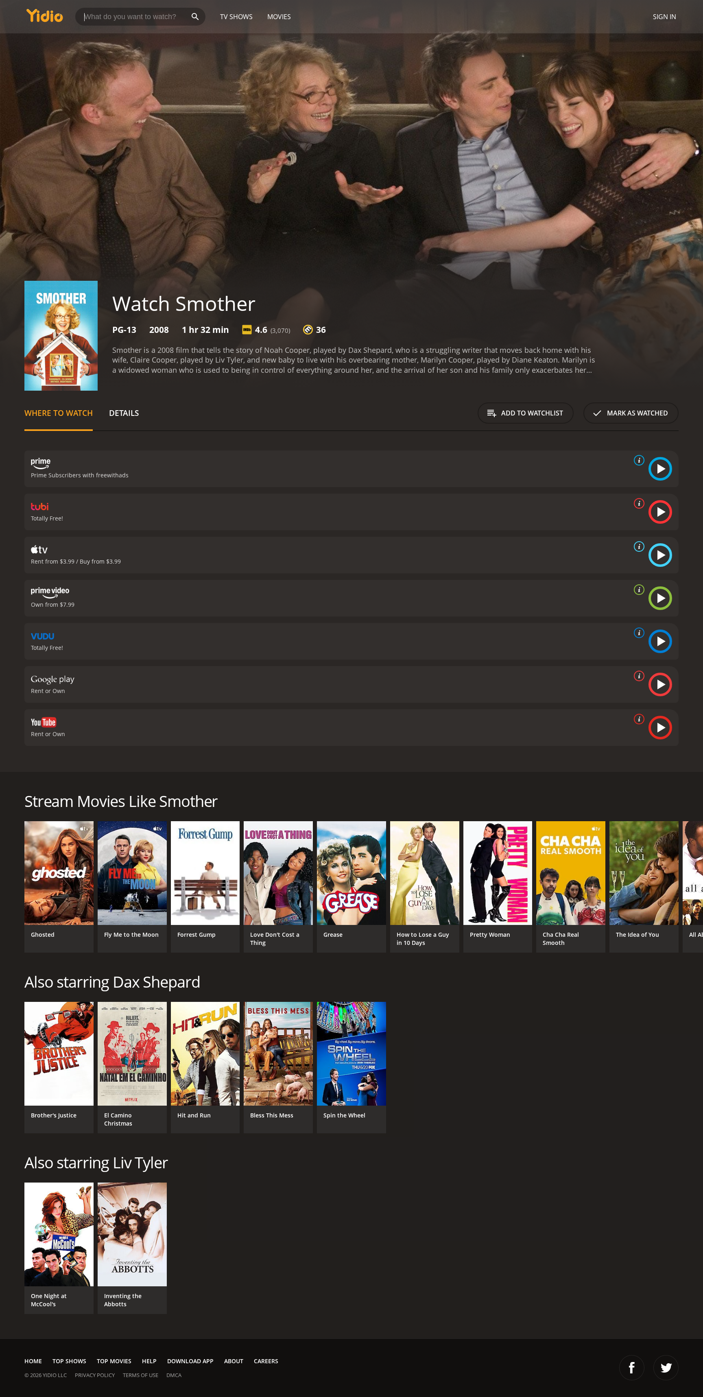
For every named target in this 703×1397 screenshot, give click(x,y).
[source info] (637, 460)
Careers (266, 1361)
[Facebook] (631, 1367)
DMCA (173, 1375)
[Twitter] (666, 1367)
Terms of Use (140, 1375)
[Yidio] (44, 18)
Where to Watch (58, 412)
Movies (279, 16)
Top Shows (69, 1361)
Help (149, 1361)
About (233, 1361)
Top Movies (114, 1361)
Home (33, 1361)
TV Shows (236, 16)
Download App (190, 1361)
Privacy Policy (95, 1375)
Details (124, 412)
